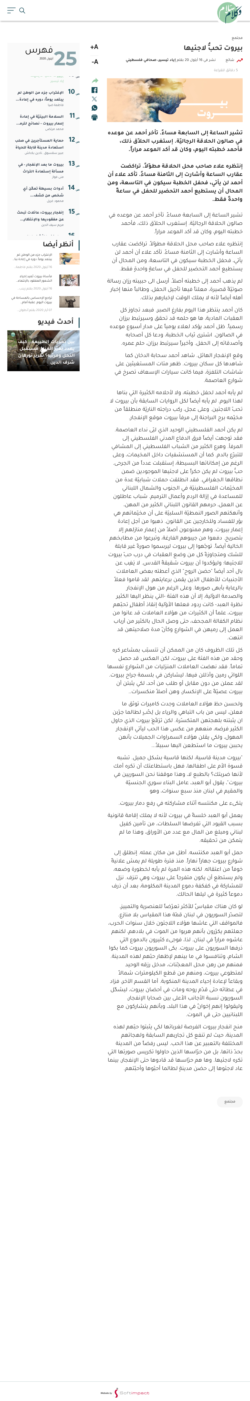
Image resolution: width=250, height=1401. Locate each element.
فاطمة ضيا (56, 105)
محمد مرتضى (54, 129)
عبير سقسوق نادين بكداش (44, 153)
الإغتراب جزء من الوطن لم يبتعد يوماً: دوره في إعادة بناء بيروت (41, 97)
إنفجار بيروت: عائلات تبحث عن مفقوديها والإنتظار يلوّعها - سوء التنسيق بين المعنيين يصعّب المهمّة (40, 217)
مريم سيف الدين (52, 225)
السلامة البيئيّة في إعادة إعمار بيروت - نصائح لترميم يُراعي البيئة (39, 121)
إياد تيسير (57, 81)
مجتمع (229, 1102)
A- (95, 63)
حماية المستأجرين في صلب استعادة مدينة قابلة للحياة (39, 144)
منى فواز (58, 177)
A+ (94, 48)
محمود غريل (55, 201)
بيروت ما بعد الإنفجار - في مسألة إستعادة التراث (41, 168)
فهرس (39, 51)
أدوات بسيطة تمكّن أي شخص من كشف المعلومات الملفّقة (43, 193)
